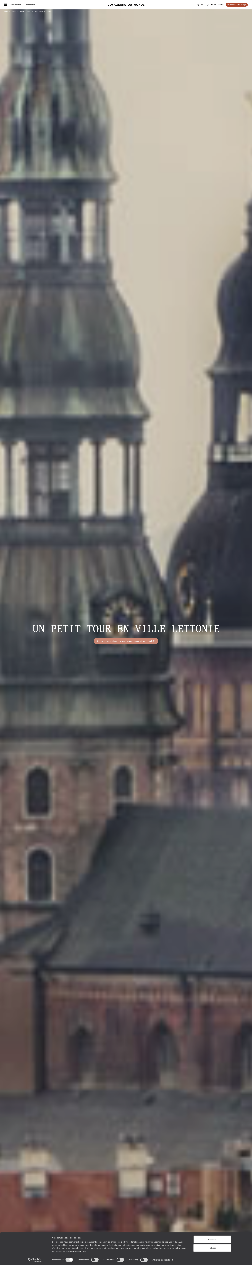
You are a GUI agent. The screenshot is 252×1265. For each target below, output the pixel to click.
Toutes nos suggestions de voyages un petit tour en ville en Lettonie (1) (126, 641)
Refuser (212, 1248)
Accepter (212, 1239)
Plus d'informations (76, 1251)
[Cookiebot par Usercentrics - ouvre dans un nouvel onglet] (34, 1260)
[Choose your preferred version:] (200, 4)
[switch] (95, 1260)
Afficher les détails (161, 1260)
